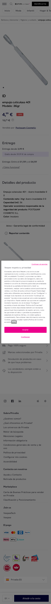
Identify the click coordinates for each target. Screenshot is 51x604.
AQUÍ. (14, 322)
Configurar (25, 337)
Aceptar (25, 330)
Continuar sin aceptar (40, 264)
